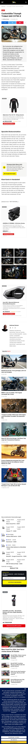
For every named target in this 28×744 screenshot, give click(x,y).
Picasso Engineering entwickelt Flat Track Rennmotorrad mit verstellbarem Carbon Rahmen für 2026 (12, 462)
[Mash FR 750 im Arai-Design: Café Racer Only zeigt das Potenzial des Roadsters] (14, 429)
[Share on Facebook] (5, 22)
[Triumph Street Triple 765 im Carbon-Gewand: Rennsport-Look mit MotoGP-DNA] (14, 475)
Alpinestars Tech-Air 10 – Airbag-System (13, 115)
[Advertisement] (12, 504)
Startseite (3, 6)
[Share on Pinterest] (19, 22)
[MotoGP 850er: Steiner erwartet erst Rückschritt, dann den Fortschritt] (5, 657)
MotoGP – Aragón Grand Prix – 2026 (16, 556)
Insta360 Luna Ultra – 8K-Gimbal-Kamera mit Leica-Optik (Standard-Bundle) (12, 612)
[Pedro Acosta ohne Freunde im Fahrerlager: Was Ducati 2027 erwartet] (5, 673)
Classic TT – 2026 (11, 531)
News (3, 10)
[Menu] (2, 2)
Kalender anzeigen (7, 566)
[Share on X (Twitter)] (12, 22)
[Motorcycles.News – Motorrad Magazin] (14, 2)
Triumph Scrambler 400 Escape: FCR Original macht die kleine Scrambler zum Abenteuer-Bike (13, 416)
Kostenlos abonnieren (14, 582)
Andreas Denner (6, 19)
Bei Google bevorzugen (9, 173)
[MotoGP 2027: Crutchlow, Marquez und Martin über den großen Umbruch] (5, 665)
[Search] (26, 2)
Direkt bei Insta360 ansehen (14, 625)
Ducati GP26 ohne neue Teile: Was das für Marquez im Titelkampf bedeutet (18, 681)
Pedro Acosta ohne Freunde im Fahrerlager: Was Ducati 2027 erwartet (18, 673)
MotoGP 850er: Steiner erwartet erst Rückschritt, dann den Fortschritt (18, 657)
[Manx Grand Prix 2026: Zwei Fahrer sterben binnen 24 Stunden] (14, 640)
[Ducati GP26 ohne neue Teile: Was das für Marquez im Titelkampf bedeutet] (5, 681)
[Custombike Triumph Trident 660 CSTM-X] (14, 34)
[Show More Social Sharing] (25, 22)
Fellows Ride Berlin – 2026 (13, 536)
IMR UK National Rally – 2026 (14, 563)
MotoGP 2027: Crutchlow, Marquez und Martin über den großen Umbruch (18, 665)
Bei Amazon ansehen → (9, 123)
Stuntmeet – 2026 (11, 541)
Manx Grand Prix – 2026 (13, 523)
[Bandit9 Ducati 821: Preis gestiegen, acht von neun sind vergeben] (14, 362)
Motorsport (5, 646)
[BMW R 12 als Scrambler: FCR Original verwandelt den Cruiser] (14, 384)
